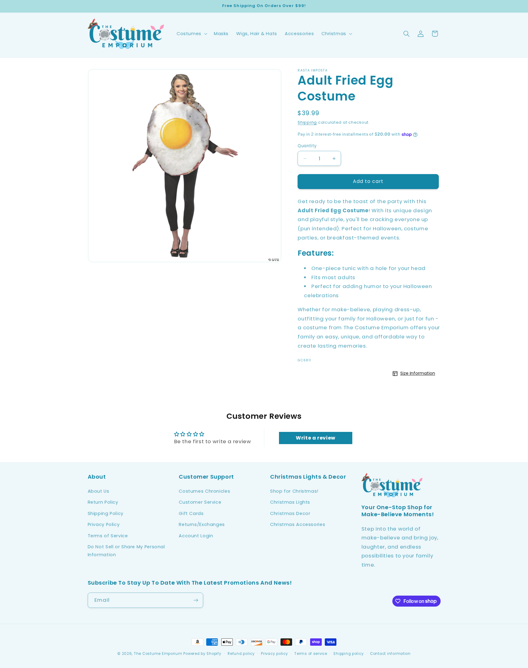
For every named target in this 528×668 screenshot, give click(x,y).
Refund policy (241, 653)
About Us (98, 491)
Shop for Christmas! (294, 491)
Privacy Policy (104, 524)
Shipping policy (348, 653)
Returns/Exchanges (202, 524)
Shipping (307, 122)
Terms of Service (108, 536)
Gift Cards (191, 513)
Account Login (196, 536)
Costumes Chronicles (204, 491)
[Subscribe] (196, 600)
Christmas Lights (290, 502)
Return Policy (103, 502)
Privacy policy (274, 653)
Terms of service (310, 653)
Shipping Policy (105, 513)
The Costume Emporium (158, 653)
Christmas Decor (290, 513)
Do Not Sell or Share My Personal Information (126, 551)
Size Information (417, 373)
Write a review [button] (316, 438)
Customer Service (200, 502)
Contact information (390, 653)
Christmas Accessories (297, 524)
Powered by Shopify (202, 653)
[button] (191, 33)
